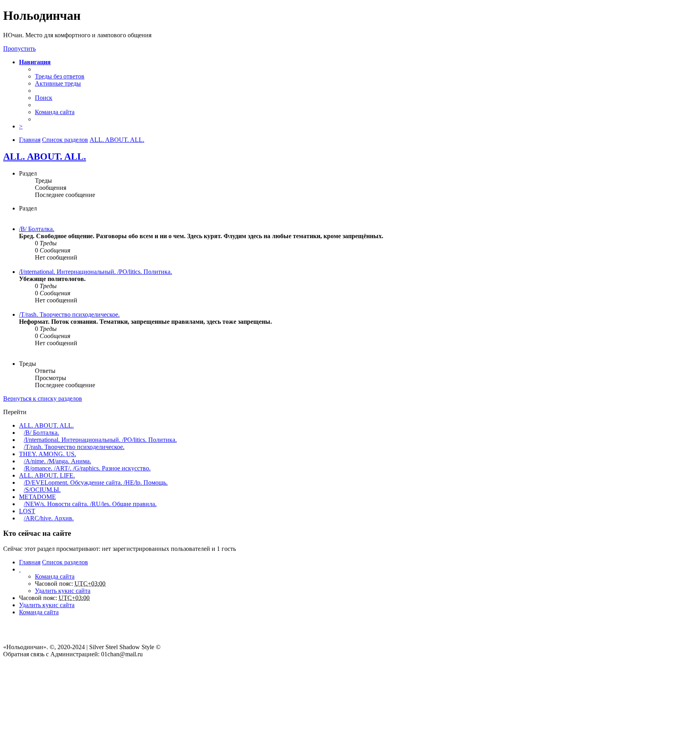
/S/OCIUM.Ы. (42, 489)
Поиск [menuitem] (43, 97)
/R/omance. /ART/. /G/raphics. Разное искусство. (87, 468)
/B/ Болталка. (36, 228)
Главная (29, 562)
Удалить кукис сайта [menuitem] (62, 590)
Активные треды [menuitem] (58, 83)
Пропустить (19, 48)
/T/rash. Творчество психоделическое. (69, 314)
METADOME (37, 496)
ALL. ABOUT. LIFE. (47, 475)
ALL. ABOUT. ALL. (44, 156)
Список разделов (65, 562)
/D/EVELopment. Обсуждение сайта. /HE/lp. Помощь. (96, 482)
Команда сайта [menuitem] (55, 112)
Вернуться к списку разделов (42, 398)
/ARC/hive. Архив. (49, 518)
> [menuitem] (21, 126)
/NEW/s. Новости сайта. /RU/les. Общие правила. (90, 504)
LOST (27, 511)
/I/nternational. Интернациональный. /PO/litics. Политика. (95, 271)
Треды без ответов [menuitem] (59, 76)
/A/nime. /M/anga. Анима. (57, 461)
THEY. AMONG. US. (47, 454)
